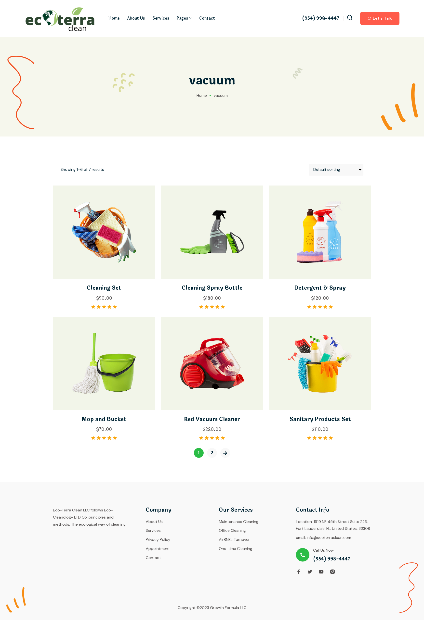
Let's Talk (382, 18)
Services (160, 18)
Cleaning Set (104, 288)
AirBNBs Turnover (234, 539)
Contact (207, 18)
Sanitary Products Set (320, 419)
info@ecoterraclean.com (329, 537)
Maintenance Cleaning (238, 521)
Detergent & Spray (320, 288)
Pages (182, 18)
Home (114, 18)
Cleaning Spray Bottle (212, 288)
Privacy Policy (158, 539)
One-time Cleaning (235, 548)
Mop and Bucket (104, 419)
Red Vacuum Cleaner (212, 419)
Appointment (158, 548)
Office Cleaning (232, 530)
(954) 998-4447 (320, 18)
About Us (136, 18)
